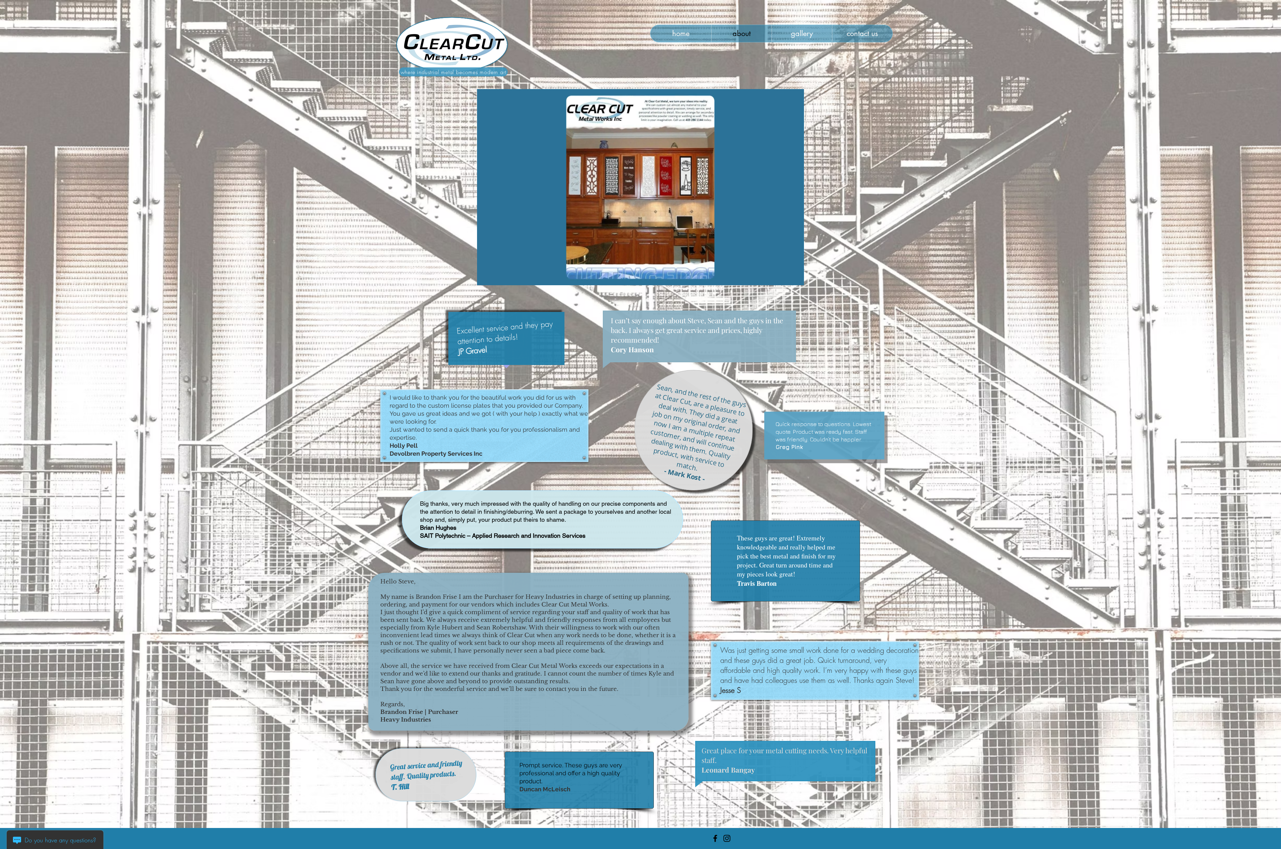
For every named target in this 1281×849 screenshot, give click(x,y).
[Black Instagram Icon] (727, 838)
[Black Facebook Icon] (715, 838)
